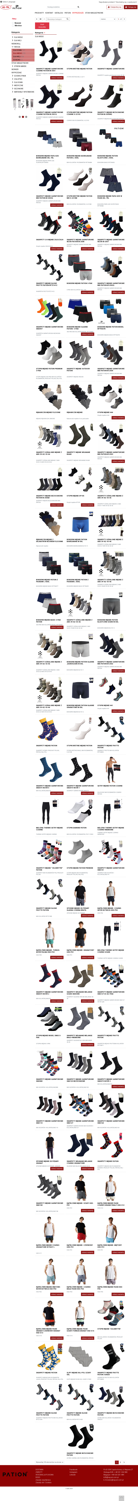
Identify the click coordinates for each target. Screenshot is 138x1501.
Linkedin (73, 1475)
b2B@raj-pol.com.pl (111, 1477)
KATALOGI (59, 13)
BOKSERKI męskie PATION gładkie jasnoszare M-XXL (80, 663)
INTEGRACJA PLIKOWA (44, 1475)
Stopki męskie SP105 (75, 496)
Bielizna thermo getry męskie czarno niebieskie (110, 829)
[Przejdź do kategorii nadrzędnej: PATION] (36, 19)
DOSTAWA (39, 1470)
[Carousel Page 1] (20, 117)
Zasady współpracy (43, 1480)
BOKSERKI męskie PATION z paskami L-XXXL (47, 581)
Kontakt (49, 13)
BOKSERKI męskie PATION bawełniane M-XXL (77, 540)
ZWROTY (39, 1472)
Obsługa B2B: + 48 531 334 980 (115, 1472)
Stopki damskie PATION (76, 828)
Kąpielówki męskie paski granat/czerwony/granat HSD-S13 (48, 1331)
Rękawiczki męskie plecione (48, 412)
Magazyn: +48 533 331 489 (114, 1475)
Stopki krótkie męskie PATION (79, 69)
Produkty (39, 13)
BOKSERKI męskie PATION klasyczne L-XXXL (107, 157)
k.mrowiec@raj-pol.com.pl (114, 1480)
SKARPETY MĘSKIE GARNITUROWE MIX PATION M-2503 (111, 453)
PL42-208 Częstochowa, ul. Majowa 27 (118, 1470)
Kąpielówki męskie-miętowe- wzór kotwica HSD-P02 (48, 1288)
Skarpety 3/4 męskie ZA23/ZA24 (49, 240)
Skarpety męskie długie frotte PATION (46, 909)
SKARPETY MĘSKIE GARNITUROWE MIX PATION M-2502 (111, 663)
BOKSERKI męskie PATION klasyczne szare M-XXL (108, 621)
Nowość (18, 23)
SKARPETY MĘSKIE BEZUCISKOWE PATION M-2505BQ (110, 113)
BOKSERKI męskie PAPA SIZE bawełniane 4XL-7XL (47, 157)
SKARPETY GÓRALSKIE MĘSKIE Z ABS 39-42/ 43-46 (49, 453)
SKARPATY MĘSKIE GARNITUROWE (111, 69)
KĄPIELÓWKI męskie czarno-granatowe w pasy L (48, 1246)
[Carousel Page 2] (23, 117)
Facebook (73, 1470)
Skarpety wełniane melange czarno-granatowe (79, 1162)
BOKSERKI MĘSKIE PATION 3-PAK (79, 283)
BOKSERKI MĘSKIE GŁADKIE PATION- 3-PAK (77, 328)
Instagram (73, 1472)
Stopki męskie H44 (105, 412)
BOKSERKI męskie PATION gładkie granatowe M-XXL (80, 706)
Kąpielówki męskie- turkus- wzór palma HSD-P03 (48, 951)
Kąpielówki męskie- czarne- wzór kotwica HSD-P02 (109, 909)
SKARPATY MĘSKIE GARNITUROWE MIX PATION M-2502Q (111, 284)
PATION (68, 13)
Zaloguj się (131, 7)
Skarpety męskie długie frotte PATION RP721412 (46, 284)
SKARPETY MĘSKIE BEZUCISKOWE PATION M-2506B (49, 497)
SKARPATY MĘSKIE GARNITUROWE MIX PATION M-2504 (111, 370)
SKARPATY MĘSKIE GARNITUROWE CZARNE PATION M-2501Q (49, 113)
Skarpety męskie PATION (46, 746)
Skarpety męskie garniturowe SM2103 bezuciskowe (80, 1080)
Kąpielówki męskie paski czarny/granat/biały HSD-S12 (110, 1204)
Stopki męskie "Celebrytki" (109, 1329)
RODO (38, 1477)
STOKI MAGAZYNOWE (94, 13)
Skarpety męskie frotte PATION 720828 (108, 1374)
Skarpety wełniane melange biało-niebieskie (79, 1036)
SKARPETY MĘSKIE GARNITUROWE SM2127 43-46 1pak (111, 993)
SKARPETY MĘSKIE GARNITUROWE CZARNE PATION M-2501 (49, 70)
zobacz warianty (57, 78)
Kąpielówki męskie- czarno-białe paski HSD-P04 (79, 1288)
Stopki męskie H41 (105, 705)
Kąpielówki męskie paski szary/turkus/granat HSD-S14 (80, 1330)
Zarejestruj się (115, 7)
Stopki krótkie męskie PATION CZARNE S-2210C (79, 113)
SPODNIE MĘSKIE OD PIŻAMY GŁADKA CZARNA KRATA (78, 909)
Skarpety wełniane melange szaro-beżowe (79, 993)
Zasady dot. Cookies (43, 1482)
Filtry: (14, 19)
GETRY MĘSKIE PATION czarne (109, 786)
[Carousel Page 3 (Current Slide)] (26, 117)
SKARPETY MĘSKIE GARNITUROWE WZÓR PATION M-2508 (80, 241)
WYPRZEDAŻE (78, 13)
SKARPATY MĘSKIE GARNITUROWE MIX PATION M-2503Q (49, 197)
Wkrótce (18, 26)
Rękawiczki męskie (75, 412)
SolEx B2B (70, 1488)
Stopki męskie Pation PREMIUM (80, 868)
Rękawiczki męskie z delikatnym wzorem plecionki (49, 540)
